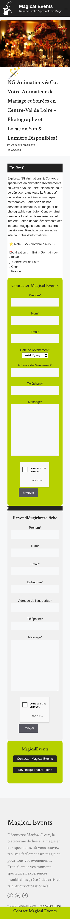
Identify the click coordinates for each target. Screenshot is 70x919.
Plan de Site (46, 905)
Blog (58, 905)
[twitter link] (18, 895)
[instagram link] (10, 895)
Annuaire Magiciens (23, 144)
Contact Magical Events (35, 911)
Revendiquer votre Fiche (35, 770)
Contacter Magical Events (35, 758)
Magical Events (36, 6)
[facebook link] (25, 895)
